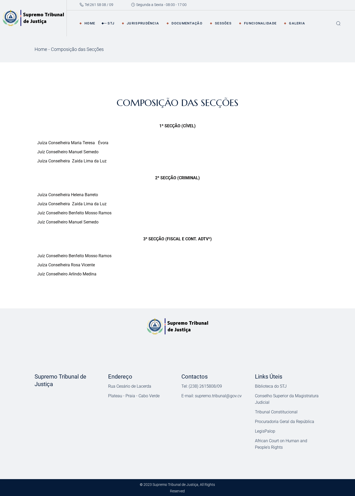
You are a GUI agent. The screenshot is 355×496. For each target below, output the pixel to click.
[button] (67, 398)
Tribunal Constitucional (276, 411)
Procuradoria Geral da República (284, 421)
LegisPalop (265, 431)
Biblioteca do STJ (271, 386)
